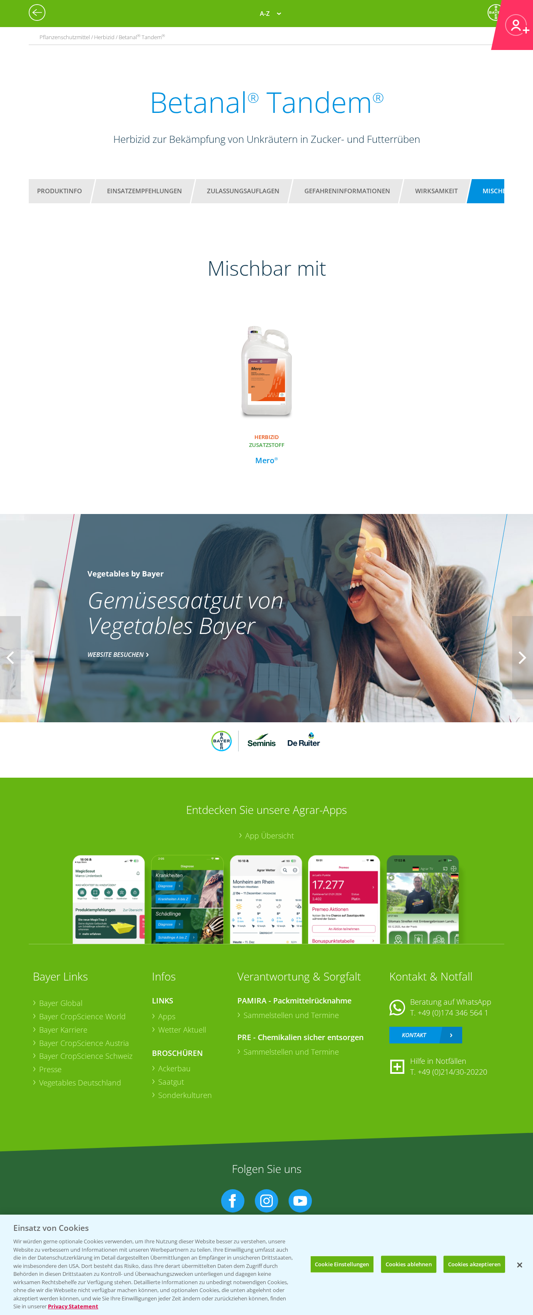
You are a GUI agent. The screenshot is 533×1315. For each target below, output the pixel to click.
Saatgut (171, 1082)
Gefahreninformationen (347, 191)
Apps (166, 1016)
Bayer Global (60, 1003)
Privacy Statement (73, 1306)
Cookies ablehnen (409, 1264)
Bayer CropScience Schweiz (85, 1056)
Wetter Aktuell (182, 1030)
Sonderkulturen (185, 1095)
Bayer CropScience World (82, 1016)
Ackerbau (174, 1068)
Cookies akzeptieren (474, 1264)
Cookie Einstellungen (342, 1264)
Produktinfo (59, 191)
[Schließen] (520, 1265)
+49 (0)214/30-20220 (452, 1072)
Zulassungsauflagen (243, 191)
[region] (266, 1265)
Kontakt (414, 1035)
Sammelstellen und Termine (291, 1015)
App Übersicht (269, 836)
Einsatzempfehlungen (144, 191)
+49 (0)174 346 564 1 (453, 1013)
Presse (50, 1069)
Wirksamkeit (436, 191)
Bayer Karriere (63, 1030)
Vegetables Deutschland (80, 1083)
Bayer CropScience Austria (84, 1043)
